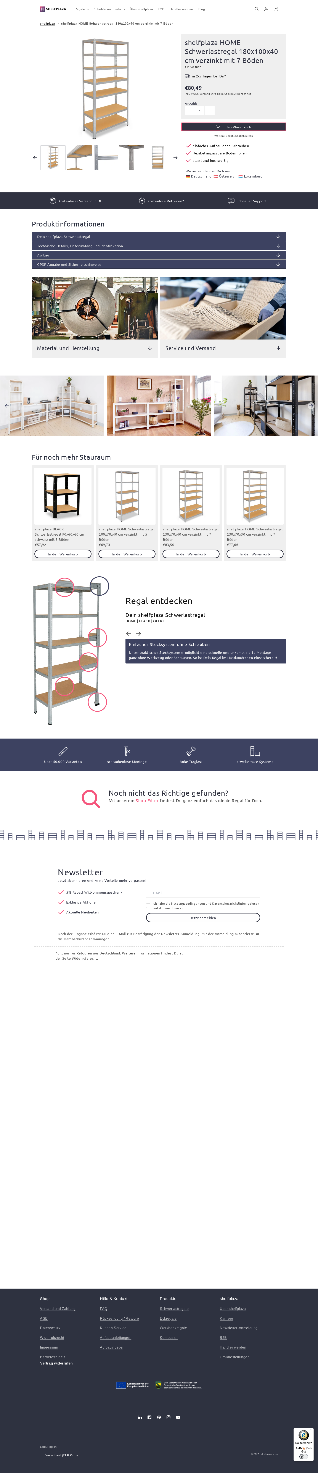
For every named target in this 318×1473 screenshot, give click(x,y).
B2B (223, 1337)
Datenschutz (50, 1328)
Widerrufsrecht (52, 1337)
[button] (81, 9)
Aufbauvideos (111, 1347)
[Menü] (311, 1430)
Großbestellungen (235, 1357)
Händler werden (233, 1347)
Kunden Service (113, 1328)
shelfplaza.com (269, 1454)
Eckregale (168, 1318)
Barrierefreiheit (52, 1357)
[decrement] (190, 110)
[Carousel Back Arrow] (35, 157)
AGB (44, 1318)
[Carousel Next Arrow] (175, 157)
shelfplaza (47, 23)
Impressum (49, 1347)
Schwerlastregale (174, 1309)
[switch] (303, 1456)
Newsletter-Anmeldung (239, 1328)
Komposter (169, 1337)
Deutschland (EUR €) (59, 1455)
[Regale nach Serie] (91, 799)
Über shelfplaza (233, 1309)
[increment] (210, 110)
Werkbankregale (173, 1328)
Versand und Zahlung (57, 1309)
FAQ (103, 1309)
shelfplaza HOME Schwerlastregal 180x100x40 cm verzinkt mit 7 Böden (117, 23)
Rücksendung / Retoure (119, 1318)
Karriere (226, 1318)
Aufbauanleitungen (115, 1337)
